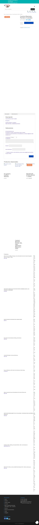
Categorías (6, 512)
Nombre (7, 145)
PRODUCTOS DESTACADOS (9, 509)
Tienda (6, 511)
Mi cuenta (6, 503)
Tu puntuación (8, 137)
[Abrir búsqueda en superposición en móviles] (19, 9)
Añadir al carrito (29, 22)
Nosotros (6, 508)
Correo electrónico (8, 149)
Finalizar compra (7, 502)
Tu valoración (8, 138)
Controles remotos (9, 14)
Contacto (6, 500)
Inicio (4, 14)
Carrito (6, 499)
